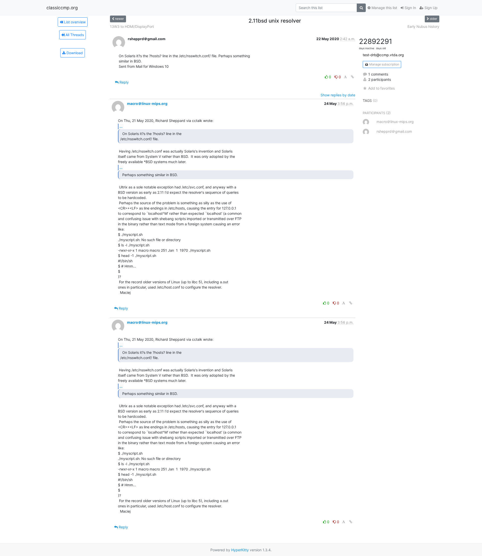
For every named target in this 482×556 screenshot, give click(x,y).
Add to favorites (381, 88)
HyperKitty (240, 550)
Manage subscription (384, 64)
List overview (74, 22)
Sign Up (431, 8)
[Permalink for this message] (352, 77)
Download (74, 53)
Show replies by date (338, 95)
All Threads (74, 35)
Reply (123, 82)
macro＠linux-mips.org (147, 103)
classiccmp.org (62, 7)
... (121, 126)
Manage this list (384, 8)
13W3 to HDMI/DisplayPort (132, 26)
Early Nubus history (423, 26)
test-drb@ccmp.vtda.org (383, 55)
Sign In (410, 8)
